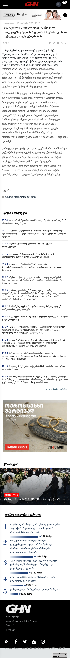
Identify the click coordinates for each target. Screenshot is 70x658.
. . (14, 190)
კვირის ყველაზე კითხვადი (23, 514)
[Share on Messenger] (49, 43)
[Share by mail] (58, 43)
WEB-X (54, 648)
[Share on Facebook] (46, 43)
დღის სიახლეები (15, 213)
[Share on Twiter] (53, 43)
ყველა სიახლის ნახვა (56, 389)
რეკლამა (10, 625)
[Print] (66, 43)
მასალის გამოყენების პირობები (20, 197)
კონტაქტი (10, 629)
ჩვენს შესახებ (12, 616)
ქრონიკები (10, 464)
